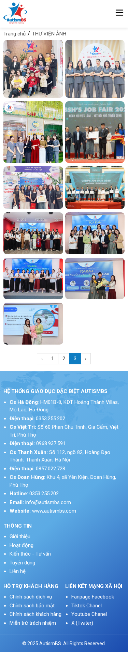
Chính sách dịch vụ (31, 597)
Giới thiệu (20, 536)
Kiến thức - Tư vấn (30, 554)
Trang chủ (14, 34)
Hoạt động (21, 545)
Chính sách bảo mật (32, 606)
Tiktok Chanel (87, 606)
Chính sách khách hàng (35, 614)
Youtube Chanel (89, 614)
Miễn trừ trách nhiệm (33, 623)
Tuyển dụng (22, 563)
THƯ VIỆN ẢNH (49, 34)
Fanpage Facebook (92, 597)
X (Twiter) (82, 623)
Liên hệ (18, 571)
